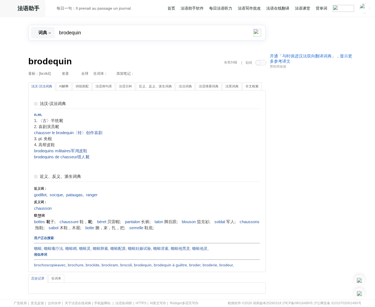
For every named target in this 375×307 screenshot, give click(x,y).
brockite (92, 265)
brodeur (226, 265)
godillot (40, 195)
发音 (65, 73)
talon (159, 222)
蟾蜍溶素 (161, 248)
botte (89, 228)
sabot (53, 228)
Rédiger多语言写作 (184, 303)
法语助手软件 (192, 8)
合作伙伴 (54, 303)
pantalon (132, 222)
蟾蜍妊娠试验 (139, 248)
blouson (189, 222)
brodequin (143, 265)
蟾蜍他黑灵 (180, 248)
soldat (219, 222)
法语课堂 (302, 8)
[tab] (41, 86)
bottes (39, 222)
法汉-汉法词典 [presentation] (41, 86)
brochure (75, 265)
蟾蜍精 (71, 248)
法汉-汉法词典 (53, 104)
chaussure (69, 222)
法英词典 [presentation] (232, 86)
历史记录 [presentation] (37, 278)
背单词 (321, 8)
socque (56, 195)
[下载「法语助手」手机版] (359, 280)
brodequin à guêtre (170, 265)
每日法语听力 (220, 8)
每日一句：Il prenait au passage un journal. (94, 8)
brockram (110, 265)
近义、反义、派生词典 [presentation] (155, 86)
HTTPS (141, 303)
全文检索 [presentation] (252, 86)
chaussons (249, 222)
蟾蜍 (38, 248)
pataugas (74, 195)
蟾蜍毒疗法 (53, 248)
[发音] (52, 9)
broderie (210, 265)
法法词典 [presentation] (185, 86)
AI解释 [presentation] (64, 86)
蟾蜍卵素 (100, 248)
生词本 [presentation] (56, 278)
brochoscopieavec (50, 265)
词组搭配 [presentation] (82, 86)
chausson (43, 208)
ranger (91, 195)
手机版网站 (102, 303)
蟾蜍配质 (118, 248)
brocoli (126, 265)
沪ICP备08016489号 (297, 303)
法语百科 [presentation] (125, 86)
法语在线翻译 (277, 8)
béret (101, 222)
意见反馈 (37, 303)
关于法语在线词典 (78, 303)
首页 (171, 8)
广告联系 (20, 303)
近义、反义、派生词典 (60, 177)
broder (194, 265)
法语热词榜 (123, 303)
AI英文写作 (158, 303)
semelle (136, 228)
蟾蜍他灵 (200, 248)
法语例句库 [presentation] (104, 86)
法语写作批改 (249, 8)
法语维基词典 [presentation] (209, 86)
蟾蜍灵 (85, 248)
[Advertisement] (311, 154)
